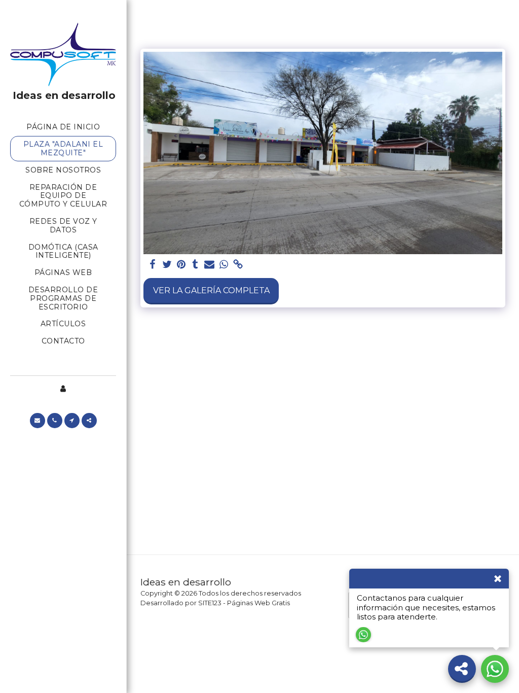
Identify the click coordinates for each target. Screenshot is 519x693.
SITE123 (209, 603)
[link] (238, 264)
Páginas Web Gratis (258, 603)
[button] (37, 420)
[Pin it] (181, 264)
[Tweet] (167, 264)
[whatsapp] (223, 264)
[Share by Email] (209, 264)
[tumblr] (195, 264)
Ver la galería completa (211, 290)
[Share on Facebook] (152, 264)
